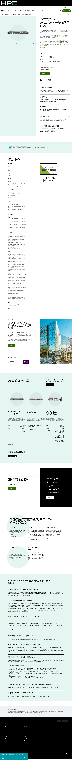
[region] (21, 361)
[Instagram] (63, 721)
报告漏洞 (19, 749)
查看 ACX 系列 (13, 456)
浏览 (47, 538)
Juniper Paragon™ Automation (18, 610)
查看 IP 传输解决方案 (32, 539)
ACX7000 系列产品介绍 (44, 69)
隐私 (4, 749)
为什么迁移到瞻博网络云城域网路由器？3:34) (16, 248)
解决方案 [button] (9, 10)
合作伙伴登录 (26, 740)
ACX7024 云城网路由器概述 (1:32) (14, 242)
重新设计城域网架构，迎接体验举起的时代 (16, 264)
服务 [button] (21, 10)
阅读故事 (11, 345)
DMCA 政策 (12, 749)
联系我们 (5, 738)
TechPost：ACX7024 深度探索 (13, 204)
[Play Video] (48, 169)
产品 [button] (15, 10)
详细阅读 (14, 148)
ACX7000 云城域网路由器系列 (56, 119)
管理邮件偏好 (26, 736)
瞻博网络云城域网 (53, 130)
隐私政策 (3, 758)
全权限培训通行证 (11, 195)
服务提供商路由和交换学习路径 (14, 193)
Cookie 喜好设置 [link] (25, 749)
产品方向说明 (43, 47)
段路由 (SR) (47, 44)
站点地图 (25, 738)
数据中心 (9, 175)
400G (35, 558)
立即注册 (50, 497)
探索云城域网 (12, 536)
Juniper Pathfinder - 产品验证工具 (14, 186)
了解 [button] (41, 10)
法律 (7, 749)
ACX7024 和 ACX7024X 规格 (13, 309)
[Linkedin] (65, 721)
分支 (9, 173)
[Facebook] (58, 721)
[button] (66, 7)
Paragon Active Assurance (48, 128)
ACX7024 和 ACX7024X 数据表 (14, 304)
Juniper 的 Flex (23, 687)
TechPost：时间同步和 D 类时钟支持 (15, 209)
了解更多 (29, 562)
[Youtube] (67, 721)
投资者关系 (5, 736)
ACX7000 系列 (60, 30)
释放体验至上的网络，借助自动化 (14, 283)
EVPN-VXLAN (59, 44)
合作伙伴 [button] (27, 10)
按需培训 (9, 197)
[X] (60, 721)
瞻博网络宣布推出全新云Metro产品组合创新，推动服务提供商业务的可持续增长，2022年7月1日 (17, 299)
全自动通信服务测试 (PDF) (13, 293)
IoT (59, 101)
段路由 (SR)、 (49, 610)
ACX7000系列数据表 (12, 305)
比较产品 (50, 384)
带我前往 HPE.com (66, 10)
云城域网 (51, 37)
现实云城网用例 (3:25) (12, 247)
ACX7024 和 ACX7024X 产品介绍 (46, 67)
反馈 (16, 749)
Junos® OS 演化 (61, 41)
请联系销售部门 (28, 696)
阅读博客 (12, 488)
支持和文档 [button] (34, 10)
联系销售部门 (45, 73)
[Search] (60, 10)
